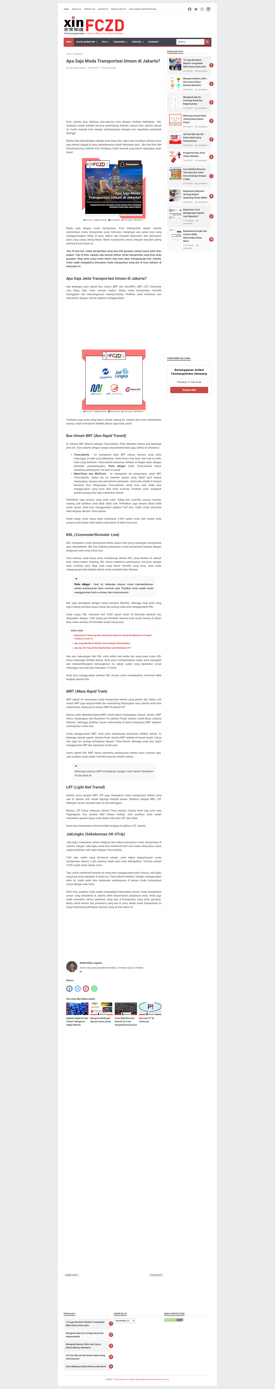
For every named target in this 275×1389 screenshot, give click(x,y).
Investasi (136, 42)
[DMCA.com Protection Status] (173, 1320)
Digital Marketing (85, 42)
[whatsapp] (94, 989)
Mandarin (153, 42)
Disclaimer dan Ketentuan (142, 9)
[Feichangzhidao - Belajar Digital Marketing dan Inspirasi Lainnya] (94, 25)
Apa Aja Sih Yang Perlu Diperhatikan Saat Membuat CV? (102, 648)
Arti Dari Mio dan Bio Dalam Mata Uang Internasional (193, 137)
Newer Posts (72, 1275)
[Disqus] (113, 1135)
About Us (76, 9)
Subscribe (189, 389)
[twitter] (77, 989)
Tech (104, 42)
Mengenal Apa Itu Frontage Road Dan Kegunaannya (193, 100)
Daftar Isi (103, 9)
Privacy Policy (118, 9)
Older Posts (156, 1275)
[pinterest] (86, 989)
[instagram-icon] (202, 9)
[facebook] (69, 989)
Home (66, 9)
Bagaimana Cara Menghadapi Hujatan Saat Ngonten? (193, 213)
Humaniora (119, 42)
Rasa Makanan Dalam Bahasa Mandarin (86, 1366)
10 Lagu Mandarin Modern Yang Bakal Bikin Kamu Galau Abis (194, 63)
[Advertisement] (113, 95)
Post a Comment (108, 68)
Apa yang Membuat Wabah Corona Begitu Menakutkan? (102, 643)
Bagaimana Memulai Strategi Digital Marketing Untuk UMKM (195, 194)
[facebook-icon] (190, 9)
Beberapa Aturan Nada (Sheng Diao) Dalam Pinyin (194, 119)
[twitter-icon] (196, 9)
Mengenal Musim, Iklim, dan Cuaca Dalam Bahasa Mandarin (195, 81)
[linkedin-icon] (208, 9)
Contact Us (89, 9)
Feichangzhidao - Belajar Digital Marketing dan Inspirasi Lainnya (141, 1379)
